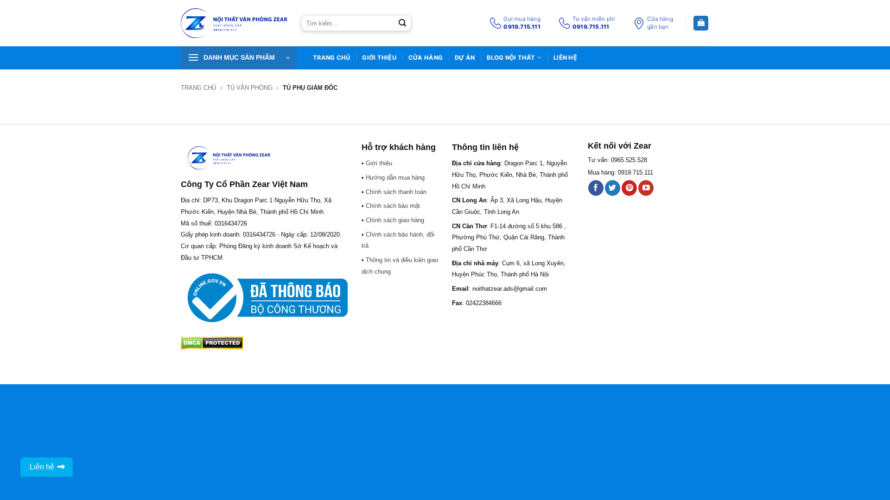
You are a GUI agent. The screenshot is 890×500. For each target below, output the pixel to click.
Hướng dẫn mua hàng (395, 177)
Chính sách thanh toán (396, 191)
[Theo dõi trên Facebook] (596, 188)
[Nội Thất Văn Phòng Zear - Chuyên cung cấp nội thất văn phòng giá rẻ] (234, 23)
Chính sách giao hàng (395, 220)
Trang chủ (198, 87)
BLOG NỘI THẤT (511, 57)
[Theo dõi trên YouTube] (646, 188)
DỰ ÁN (465, 57)
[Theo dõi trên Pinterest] (629, 188)
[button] (239, 57)
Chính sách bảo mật (393, 205)
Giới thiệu (379, 57)
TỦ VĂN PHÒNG (250, 87)
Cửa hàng (425, 57)
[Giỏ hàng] (700, 23)
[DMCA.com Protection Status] (212, 342)
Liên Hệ (565, 57)
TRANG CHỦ (331, 57)
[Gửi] (402, 23)
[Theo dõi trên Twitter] (612, 188)
